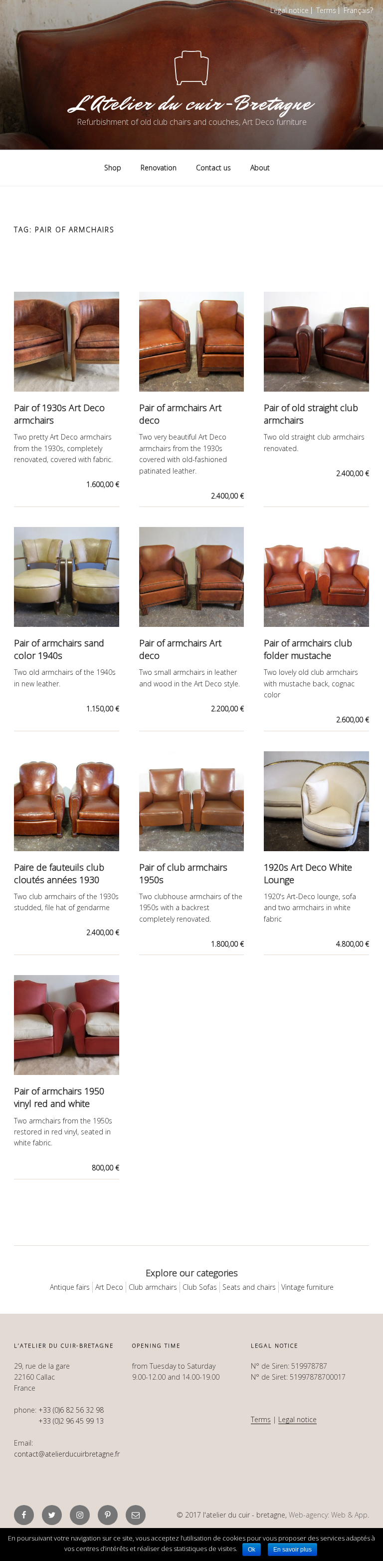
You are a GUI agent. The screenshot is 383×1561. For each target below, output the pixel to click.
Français (357, 10)
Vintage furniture (307, 1287)
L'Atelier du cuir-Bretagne (191, 103)
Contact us (213, 167)
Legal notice (289, 10)
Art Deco (109, 1287)
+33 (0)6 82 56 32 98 (71, 1410)
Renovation (159, 167)
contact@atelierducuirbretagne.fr (67, 1454)
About (260, 167)
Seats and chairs (249, 1287)
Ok (251, 1549)
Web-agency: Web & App (328, 1515)
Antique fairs (70, 1287)
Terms (326, 10)
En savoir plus (292, 1549)
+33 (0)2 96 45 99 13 (71, 1421)
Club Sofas (200, 1287)
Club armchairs (153, 1287)
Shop (112, 167)
